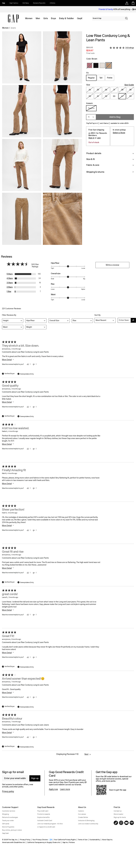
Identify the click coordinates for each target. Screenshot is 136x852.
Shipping (5, 814)
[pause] (133, 9)
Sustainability (95, 840)
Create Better (83, 817)
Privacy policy (8, 791)
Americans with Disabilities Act (13, 842)
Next (86, 754)
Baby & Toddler (66, 18)
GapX (79, 18)
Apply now (53, 789)
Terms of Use (83, 840)
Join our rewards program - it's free (50, 824)
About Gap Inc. (107, 840)
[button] (42, 139)
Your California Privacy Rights (65, 840)
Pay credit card (42, 811)
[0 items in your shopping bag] (133, 3)
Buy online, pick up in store (12, 830)
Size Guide (129, 85)
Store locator (118, 814)
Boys (53, 18)
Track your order (8, 820)
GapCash (5, 833)
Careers (81, 811)
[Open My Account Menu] (127, 3)
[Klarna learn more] (109, 123)
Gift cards (5, 824)
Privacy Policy (25, 840)
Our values (82, 814)
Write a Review (112, 265)
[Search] (126, 18)
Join (99, 138)
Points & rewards (43, 814)
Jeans (13, 28)
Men (38, 18)
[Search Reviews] (133, 320)
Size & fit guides (8, 827)
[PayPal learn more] (99, 123)
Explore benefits (43, 817)
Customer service (8, 811)
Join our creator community (88, 824)
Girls (45, 18)
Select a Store (119, 132)
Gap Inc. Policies (68, 842)
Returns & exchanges (10, 817)
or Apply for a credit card (46, 827)
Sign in (91, 138)
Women (29, 18)
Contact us (118, 811)
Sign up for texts (120, 817)
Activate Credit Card (44, 820)
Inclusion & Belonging (86, 820)
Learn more (65, 789)
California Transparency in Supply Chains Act (43, 842)
